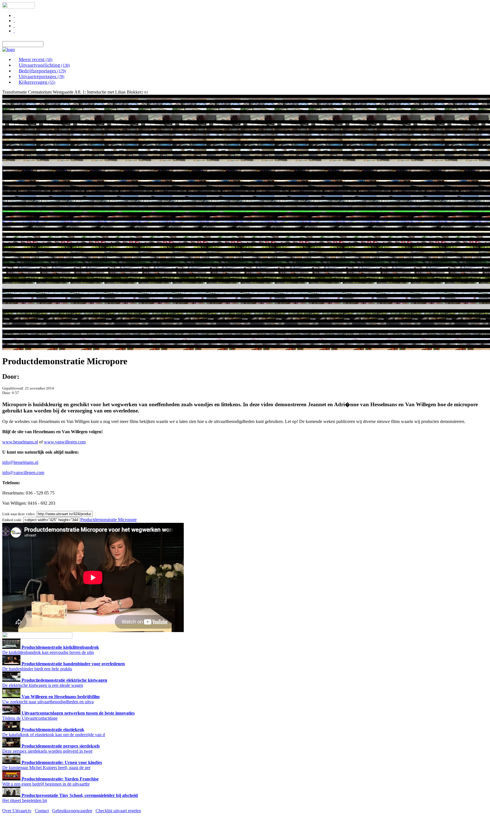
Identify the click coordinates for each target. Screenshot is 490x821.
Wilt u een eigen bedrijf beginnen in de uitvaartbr (50, 781)
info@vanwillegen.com (23, 472)
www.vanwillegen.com (65, 441)
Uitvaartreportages (41, 76)
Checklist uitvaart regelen (118, 810)
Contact (42, 810)
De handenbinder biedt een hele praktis (63, 666)
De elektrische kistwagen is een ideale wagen (54, 683)
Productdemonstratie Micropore (108, 519)
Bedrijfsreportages (42, 70)
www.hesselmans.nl (20, 441)
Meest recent (35, 59)
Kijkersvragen (37, 82)
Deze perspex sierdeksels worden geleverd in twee (51, 748)
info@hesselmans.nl (20, 462)
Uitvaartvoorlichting (44, 65)
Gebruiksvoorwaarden (72, 810)
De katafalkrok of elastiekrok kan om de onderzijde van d (53, 732)
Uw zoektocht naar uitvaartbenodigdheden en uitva (51, 699)
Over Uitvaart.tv (16, 810)
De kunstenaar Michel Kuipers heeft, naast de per (52, 765)
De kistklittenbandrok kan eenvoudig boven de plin (50, 650)
